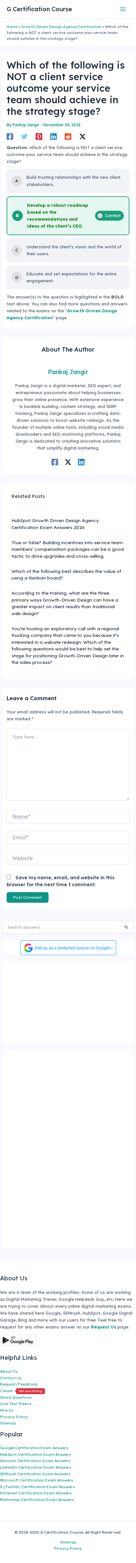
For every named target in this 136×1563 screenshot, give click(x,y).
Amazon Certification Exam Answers (35, 1460)
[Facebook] (10, 136)
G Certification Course (39, 9)
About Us (8, 1371)
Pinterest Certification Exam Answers (36, 1492)
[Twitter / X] (82, 136)
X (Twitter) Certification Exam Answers (37, 1486)
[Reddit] (68, 136)
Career (21, 1390)
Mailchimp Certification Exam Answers (37, 1499)
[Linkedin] (53, 136)
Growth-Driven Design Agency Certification (61, 26)
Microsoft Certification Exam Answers (36, 1480)
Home (12, 26)
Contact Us (10, 1377)
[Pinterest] (39, 136)
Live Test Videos (15, 1403)
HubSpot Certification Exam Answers (35, 1454)
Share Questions (16, 1397)
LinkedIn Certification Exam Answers (35, 1467)
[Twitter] (24, 136)
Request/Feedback (19, 1384)
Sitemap (8, 1423)
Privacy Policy (14, 1416)
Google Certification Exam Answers (34, 1447)
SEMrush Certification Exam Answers (35, 1473)
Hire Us (6, 1410)
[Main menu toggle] (123, 9)
